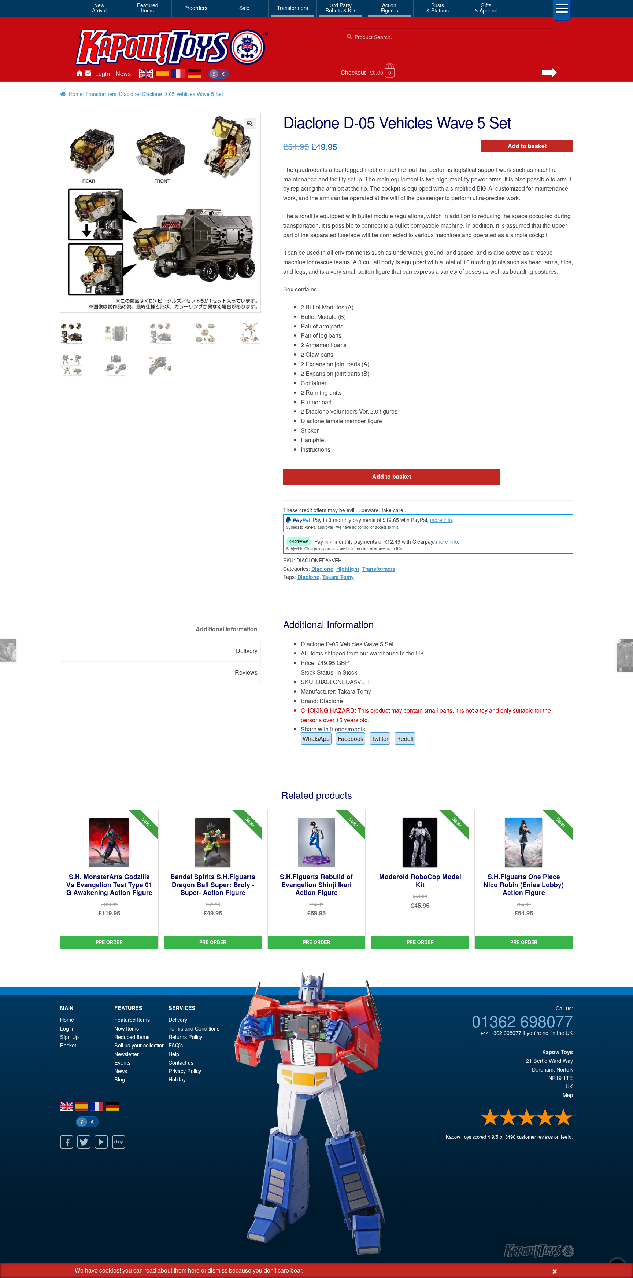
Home (79, 73)
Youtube (101, 1142)
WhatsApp (316, 738)
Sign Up (69, 1036)
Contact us (181, 1062)
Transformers (292, 7)
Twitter (379, 738)
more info (441, 520)
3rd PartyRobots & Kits (340, 7)
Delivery (178, 1019)
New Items (126, 1028)
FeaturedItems (147, 7)
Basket (68, 1045)
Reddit (405, 738)
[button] (250, 123)
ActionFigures (389, 7)
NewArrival (99, 7)
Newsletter (126, 1054)
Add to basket (527, 146)
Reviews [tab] (246, 672)
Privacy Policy (185, 1071)
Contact (88, 73)
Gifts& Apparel (486, 7)
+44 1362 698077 (500, 1032)
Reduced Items (131, 1036)
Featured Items (132, 1019)
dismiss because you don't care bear (255, 1270)
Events (122, 1062)
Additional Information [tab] (227, 629)
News (123, 73)
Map (568, 1094)
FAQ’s (176, 1045)
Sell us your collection (139, 1045)
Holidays (178, 1079)
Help (174, 1054)
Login (102, 73)
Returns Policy (185, 1036)
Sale (244, 7)
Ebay (118, 1142)
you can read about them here (161, 1270)
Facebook (350, 738)
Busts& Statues (437, 7)
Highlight (347, 568)
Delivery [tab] (247, 650)
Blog (119, 1079)
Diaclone (129, 94)
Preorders (195, 7)
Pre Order (109, 942)
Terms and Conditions (194, 1028)
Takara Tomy (338, 576)
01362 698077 (522, 1020)
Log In (67, 1028)
